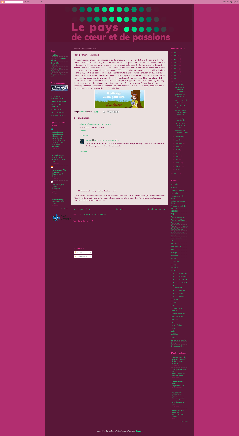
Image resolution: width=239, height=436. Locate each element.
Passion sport (175, 223)
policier (173, 305)
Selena (82, 124)
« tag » (173, 337)
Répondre (83, 131)
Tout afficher (64, 209)
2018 (176, 62)
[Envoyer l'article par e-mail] (103, 112)
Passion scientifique (178, 220)
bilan (172, 241)
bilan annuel (175, 244)
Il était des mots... (177, 190)
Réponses (85, 136)
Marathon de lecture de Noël (181, 132)
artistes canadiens (177, 232)
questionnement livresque (176, 309)
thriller (173, 331)
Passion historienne (177, 217)
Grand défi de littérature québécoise (58, 97)
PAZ (172, 214)
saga (173, 322)
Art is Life (174, 184)
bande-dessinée (176, 238)
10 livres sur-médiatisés (179, 119)
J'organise (174, 193)
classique (174, 253)
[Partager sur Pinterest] (117, 112)
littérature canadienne (179, 282)
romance (174, 319)
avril (177, 160)
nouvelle (174, 302)
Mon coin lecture (58, 155)
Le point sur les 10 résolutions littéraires (181, 113)
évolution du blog (177, 346)
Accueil (119, 209)
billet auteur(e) (176, 247)
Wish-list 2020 (56, 68)
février (178, 166)
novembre (179, 137)
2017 (176, 65)
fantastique (175, 262)
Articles (79, 252)
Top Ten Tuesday (177, 229)
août (178, 146)
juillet (178, 150)
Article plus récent (82, 209)
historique (174, 268)
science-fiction (176, 325)
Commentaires (81, 256)
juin (177, 153)
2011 (176, 173)
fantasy (173, 265)
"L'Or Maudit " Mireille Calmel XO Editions (178, 414)
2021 (176, 52)
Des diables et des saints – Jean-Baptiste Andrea (59, 159)
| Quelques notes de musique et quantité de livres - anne (179, 359)
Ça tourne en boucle (180, 106)
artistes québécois (57, 109)
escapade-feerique (58, 200)
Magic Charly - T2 (178, 386)
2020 (176, 56)
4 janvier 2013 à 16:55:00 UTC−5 (107, 140)
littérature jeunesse (177, 296)
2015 (176, 72)
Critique (174, 187)
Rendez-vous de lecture (179, 226)
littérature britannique (179, 279)
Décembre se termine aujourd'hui (180, 89)
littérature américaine (178, 274)
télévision (174, 334)
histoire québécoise (57, 112)
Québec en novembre (58, 101)
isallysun (88, 140)
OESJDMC (174, 211)
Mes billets (54, 55)
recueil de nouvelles (178, 313)
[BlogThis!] (110, 112)
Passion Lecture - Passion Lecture (58, 133)
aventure (174, 235)
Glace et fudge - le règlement (57, 64)
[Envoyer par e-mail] (108, 112)
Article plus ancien (157, 209)
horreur (174, 271)
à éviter (173, 343)
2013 (176, 78)
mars (178, 163)
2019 (176, 59)
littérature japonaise (178, 293)
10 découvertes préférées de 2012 (180, 125)
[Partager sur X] (113, 112)
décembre (179, 85)
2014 (176, 75)
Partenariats (55, 71)
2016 (176, 69)
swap (173, 328)
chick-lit (174, 250)
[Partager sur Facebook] (115, 112)
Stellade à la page (178, 410)
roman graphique (177, 316)
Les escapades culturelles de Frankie (176, 394)
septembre (179, 143)
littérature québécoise (58, 115)
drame (173, 259)
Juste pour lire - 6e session (180, 96)
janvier (178, 169)
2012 (176, 82)
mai (177, 156)
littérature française (178, 290)
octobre (179, 140)
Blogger (139, 431)
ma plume (174, 299)
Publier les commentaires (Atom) (95, 214)
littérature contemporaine (176, 286)
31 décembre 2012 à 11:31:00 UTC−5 (98, 124)
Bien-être (175, 363)
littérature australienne (179, 276)
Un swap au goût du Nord (181, 101)
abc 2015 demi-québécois (56, 105)
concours (174, 256)
